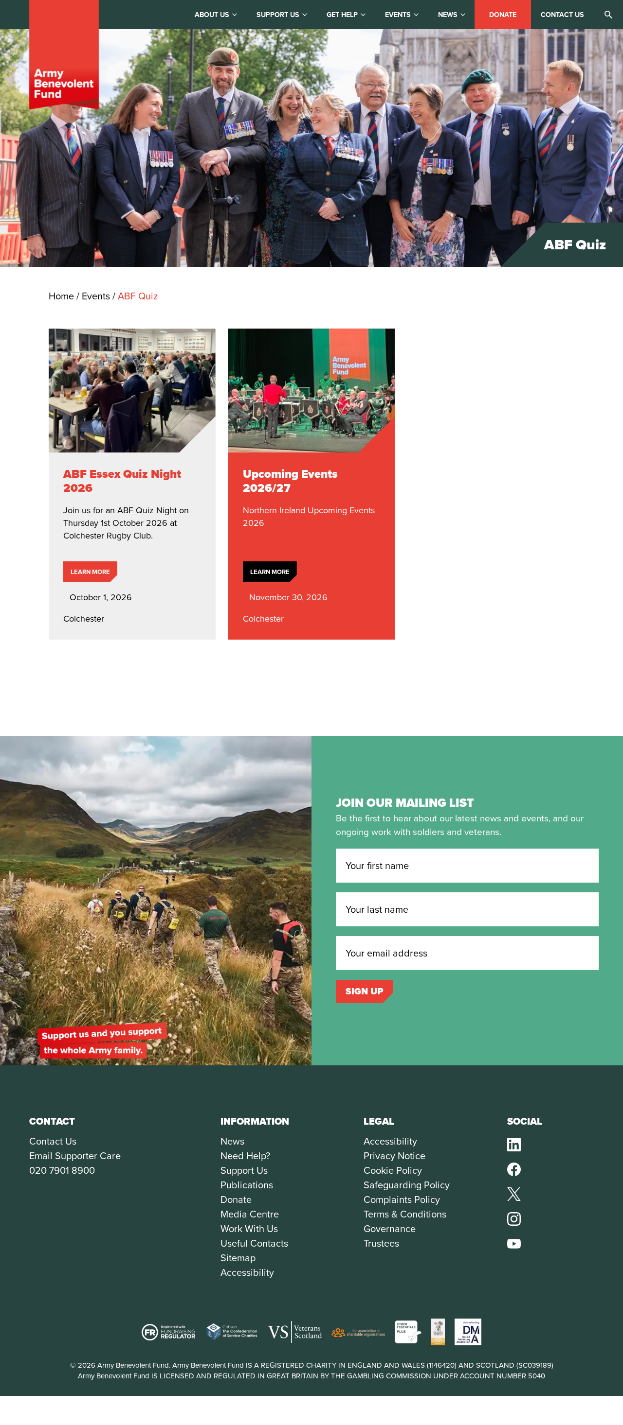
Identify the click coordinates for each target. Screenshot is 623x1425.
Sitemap (238, 1258)
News (448, 15)
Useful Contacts (254, 1243)
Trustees (381, 1243)
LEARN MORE (90, 571)
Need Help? (245, 1155)
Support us (278, 15)
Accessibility (247, 1272)
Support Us (244, 1170)
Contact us (562, 15)
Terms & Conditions (405, 1214)
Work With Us (249, 1228)
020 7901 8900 (62, 1170)
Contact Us (52, 1141)
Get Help (342, 15)
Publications (246, 1185)
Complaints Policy (402, 1199)
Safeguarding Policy (407, 1185)
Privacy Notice (394, 1155)
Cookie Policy (393, 1170)
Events (398, 15)
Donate (502, 15)
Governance (390, 1228)
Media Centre (249, 1214)
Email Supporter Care (75, 1155)
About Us (212, 15)
